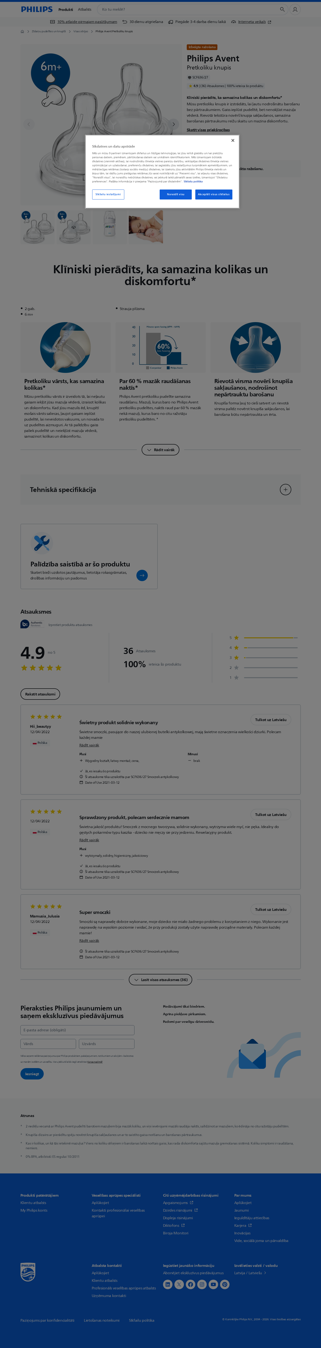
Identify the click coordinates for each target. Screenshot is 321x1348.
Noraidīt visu (175, 194)
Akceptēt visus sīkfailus (214, 194)
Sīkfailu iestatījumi (108, 194)
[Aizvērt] (233, 140)
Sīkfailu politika (193, 181)
